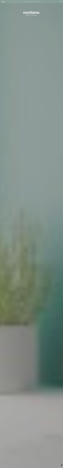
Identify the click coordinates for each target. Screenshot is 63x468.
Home (24, 1)
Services (28, 1)
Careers (35, 1)
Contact (38, 1)
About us (31, 1)
